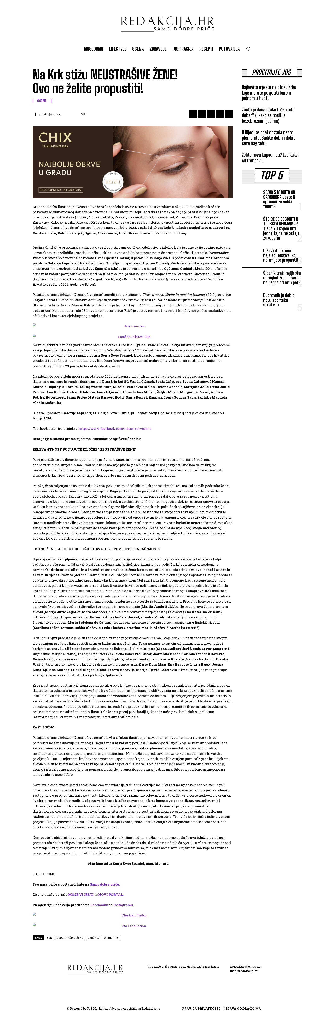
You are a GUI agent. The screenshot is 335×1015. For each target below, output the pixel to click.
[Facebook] (193, 114)
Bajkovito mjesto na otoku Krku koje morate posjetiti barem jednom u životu (269, 92)
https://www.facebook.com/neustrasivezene (115, 428)
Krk (49, 937)
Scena (42, 101)
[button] (248, 48)
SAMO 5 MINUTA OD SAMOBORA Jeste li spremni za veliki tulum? (279, 199)
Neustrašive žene (69, 937)
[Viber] (229, 114)
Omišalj (94, 937)
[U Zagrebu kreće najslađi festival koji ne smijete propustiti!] (251, 256)
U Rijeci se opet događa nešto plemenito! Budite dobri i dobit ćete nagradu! (268, 137)
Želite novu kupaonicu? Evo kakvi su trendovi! (270, 157)
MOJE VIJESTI (81, 894)
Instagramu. (123, 905)
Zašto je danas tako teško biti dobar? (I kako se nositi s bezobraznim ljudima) (268, 115)
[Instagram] (172, 979)
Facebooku (99, 905)
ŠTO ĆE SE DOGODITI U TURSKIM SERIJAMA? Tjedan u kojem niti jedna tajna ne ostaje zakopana (281, 228)
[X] (202, 114)
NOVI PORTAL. (111, 894)
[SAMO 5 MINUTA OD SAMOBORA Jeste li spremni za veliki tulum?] (251, 198)
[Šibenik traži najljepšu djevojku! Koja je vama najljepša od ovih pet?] (251, 279)
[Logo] (167, 22)
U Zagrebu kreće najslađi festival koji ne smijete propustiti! (282, 255)
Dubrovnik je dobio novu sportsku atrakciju (278, 300)
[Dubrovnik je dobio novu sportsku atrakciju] (251, 301)
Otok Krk (111, 937)
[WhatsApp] (211, 114)
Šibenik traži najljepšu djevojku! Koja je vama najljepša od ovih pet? (282, 277)
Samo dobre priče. (105, 884)
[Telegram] (220, 114)
